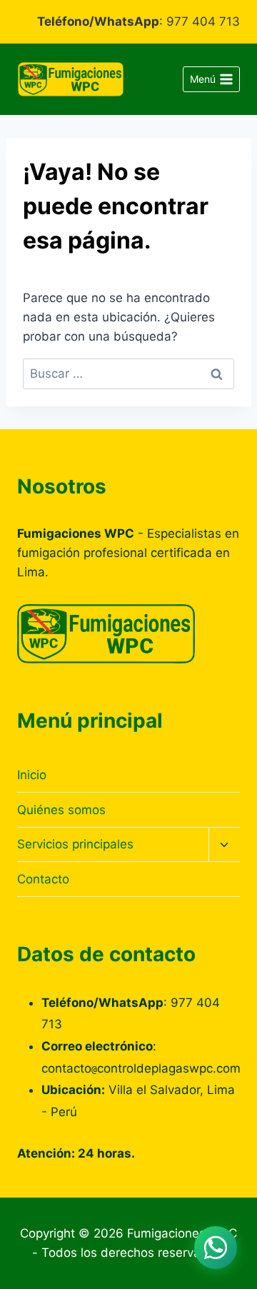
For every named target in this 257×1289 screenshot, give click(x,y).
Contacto (43, 879)
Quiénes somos (61, 810)
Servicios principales (75, 844)
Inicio (31, 775)
